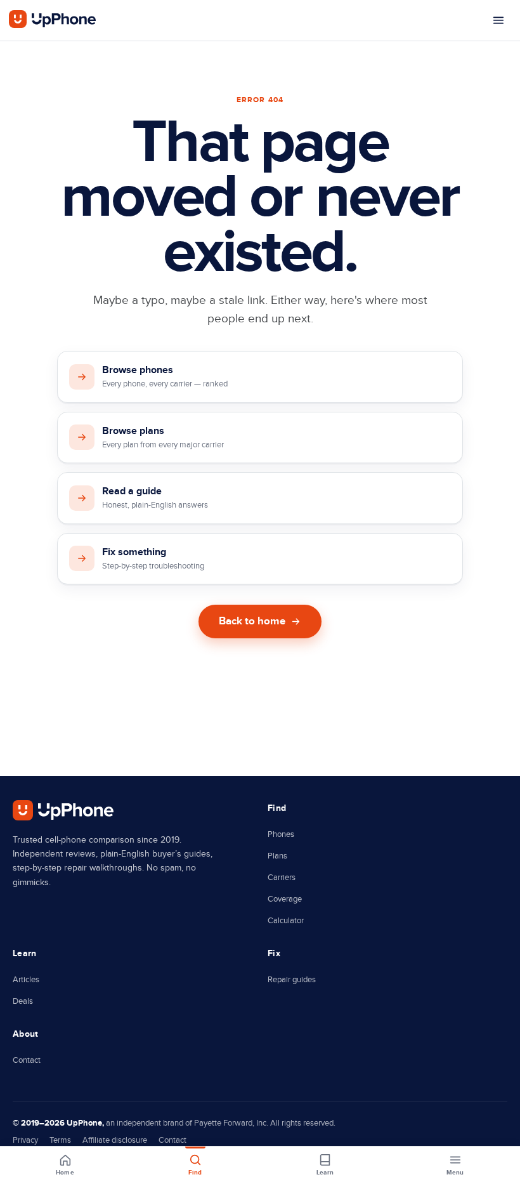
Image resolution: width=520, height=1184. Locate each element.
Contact (27, 1060)
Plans (277, 856)
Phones (281, 834)
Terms (60, 1140)
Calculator (286, 921)
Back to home (252, 621)
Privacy (25, 1140)
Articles (26, 980)
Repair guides (292, 980)
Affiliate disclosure (114, 1140)
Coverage (285, 899)
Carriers (282, 877)
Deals (23, 1001)
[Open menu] (498, 20)
